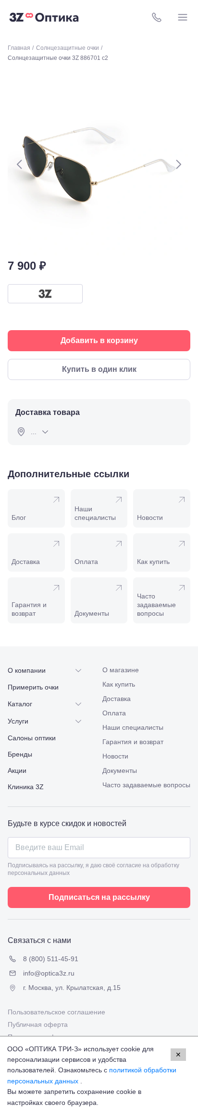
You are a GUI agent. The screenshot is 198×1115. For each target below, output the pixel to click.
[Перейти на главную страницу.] (44, 17)
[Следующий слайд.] (178, 164)
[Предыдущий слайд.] (19, 164)
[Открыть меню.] (182, 17)
